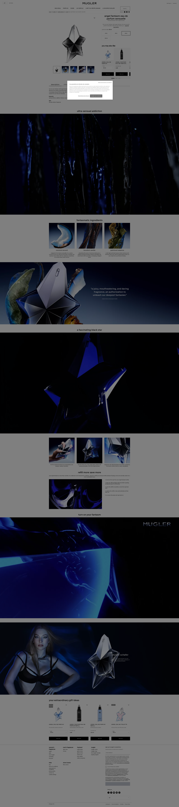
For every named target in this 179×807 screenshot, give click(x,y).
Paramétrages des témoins (83, 95)
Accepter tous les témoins (96, 95)
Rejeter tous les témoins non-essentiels (105, 82)
